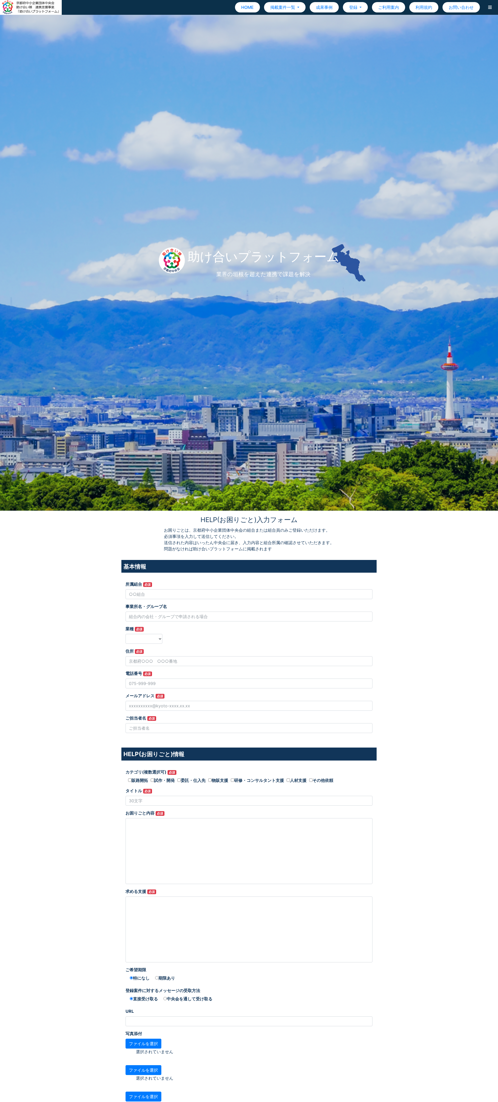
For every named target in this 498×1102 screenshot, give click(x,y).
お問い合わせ (461, 7)
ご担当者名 (140, 718)
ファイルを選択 (143, 1043)
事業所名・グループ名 (146, 606)
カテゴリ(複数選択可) (150, 772)
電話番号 (138, 673)
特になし (141, 978)
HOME (247, 7)
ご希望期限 (136, 969)
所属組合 (138, 584)
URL (130, 1011)
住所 (134, 651)
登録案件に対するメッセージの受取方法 (163, 990)
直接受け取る (145, 998)
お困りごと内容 (144, 813)
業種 (134, 628)
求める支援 (140, 891)
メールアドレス (144, 695)
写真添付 (134, 1033)
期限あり (166, 978)
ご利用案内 (388, 7)
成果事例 (324, 7)
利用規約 (424, 7)
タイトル (138, 790)
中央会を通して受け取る (189, 998)
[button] (490, 7)
